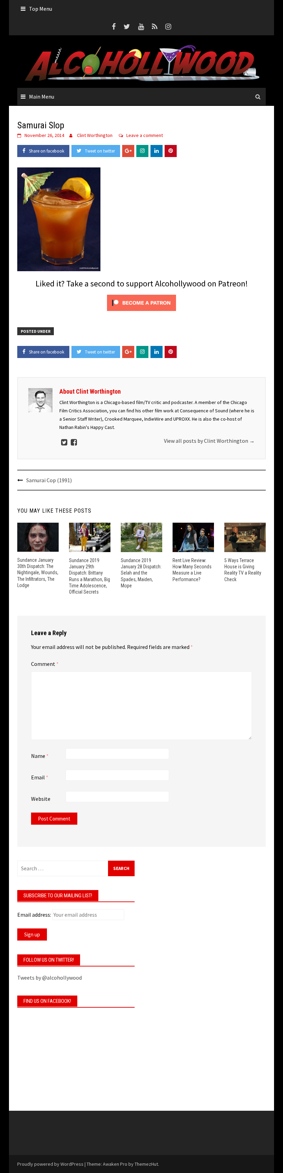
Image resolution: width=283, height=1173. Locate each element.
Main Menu (41, 96)
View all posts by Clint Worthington (209, 440)
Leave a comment (144, 135)
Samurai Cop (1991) (49, 480)
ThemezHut (146, 1164)
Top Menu (40, 8)
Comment (45, 663)
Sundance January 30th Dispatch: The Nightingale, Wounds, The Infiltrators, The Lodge (37, 572)
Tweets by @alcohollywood (49, 977)
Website (40, 798)
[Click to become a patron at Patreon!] (141, 302)
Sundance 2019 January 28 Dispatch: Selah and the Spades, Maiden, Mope (141, 573)
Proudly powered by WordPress (50, 1164)
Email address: (34, 914)
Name (40, 755)
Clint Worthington (95, 135)
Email (39, 777)
